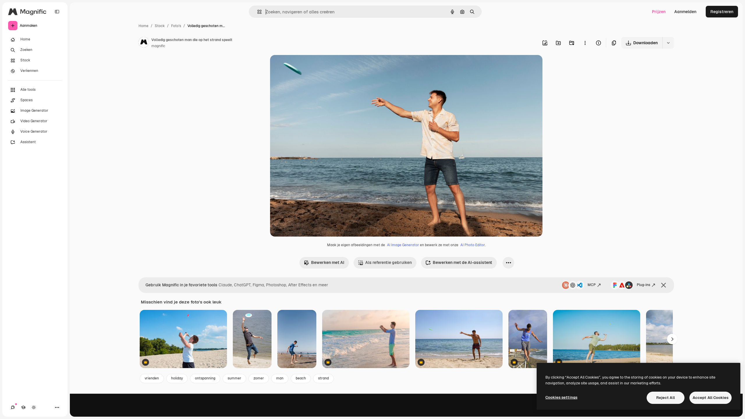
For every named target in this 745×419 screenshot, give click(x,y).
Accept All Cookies (710, 397)
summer (234, 378)
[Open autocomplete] (257, 12)
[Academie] (23, 407)
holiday (177, 378)
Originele (308, 66)
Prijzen (659, 11)
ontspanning (205, 378)
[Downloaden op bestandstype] (668, 43)
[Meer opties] (585, 43)
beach (301, 378)
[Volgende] (672, 339)
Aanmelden (685, 11)
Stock (160, 26)
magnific (158, 46)
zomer (258, 378)
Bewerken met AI (327, 262)
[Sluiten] (663, 285)
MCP (592, 285)
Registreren (721, 11)
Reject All (665, 397)
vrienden (152, 378)
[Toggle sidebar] (57, 11)
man (279, 378)
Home (143, 26)
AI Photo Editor (472, 245)
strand (323, 378)
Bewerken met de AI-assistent (462, 262)
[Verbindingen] (12, 407)
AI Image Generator (403, 245)
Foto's (176, 26)
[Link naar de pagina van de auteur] (144, 43)
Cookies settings (561, 397)
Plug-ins (643, 285)
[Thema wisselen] (33, 407)
